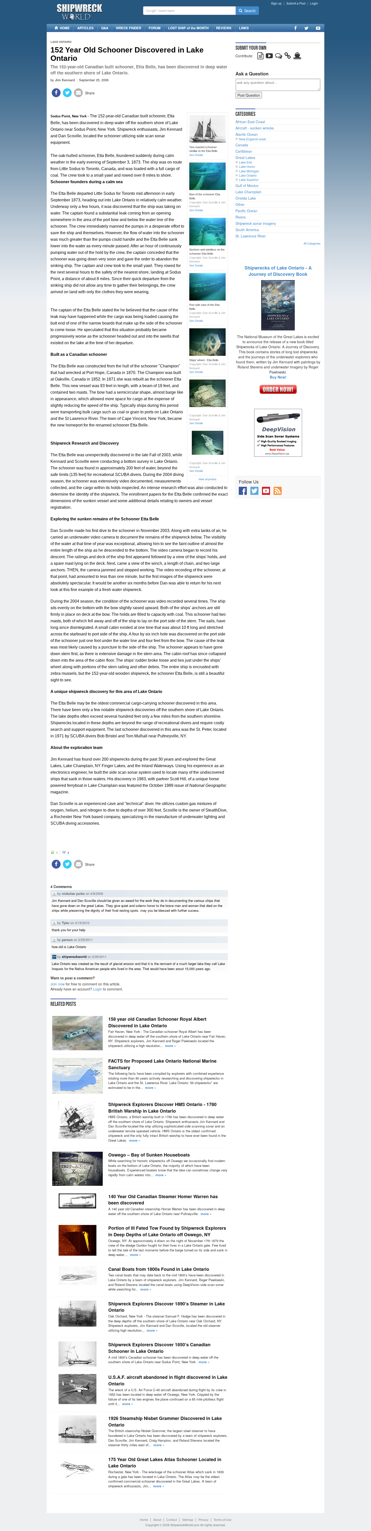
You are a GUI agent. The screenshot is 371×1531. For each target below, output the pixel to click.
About (157, 1520)
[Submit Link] (287, 56)
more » (170, 1045)
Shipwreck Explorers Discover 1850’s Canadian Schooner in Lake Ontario (159, 1347)
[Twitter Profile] (306, 28)
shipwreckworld (74, 956)
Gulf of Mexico (246, 185)
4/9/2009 (96, 893)
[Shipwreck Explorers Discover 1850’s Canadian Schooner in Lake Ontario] (77, 1353)
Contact (171, 1520)
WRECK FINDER (128, 27)
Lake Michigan (249, 171)
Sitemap (187, 1520)
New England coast (252, 139)
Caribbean (243, 151)
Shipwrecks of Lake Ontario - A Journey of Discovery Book (278, 271)
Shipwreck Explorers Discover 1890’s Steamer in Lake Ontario (166, 1306)
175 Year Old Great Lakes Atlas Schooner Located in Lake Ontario (164, 1462)
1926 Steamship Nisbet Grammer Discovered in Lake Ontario (165, 1421)
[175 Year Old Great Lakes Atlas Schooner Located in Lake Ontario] (77, 1468)
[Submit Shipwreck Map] (297, 56)
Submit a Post (295, 3)
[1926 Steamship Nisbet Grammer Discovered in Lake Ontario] (77, 1429)
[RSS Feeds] (278, 491)
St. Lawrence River (250, 235)
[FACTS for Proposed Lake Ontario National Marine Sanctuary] (77, 1076)
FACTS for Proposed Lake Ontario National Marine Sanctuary (162, 1064)
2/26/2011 (99, 956)
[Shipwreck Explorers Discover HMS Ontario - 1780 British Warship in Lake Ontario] (77, 1120)
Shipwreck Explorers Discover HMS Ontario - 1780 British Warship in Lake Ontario (162, 1107)
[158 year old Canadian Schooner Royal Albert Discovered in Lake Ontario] (77, 1033)
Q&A (104, 27)
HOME (64, 27)
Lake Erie (245, 162)
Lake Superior (248, 179)
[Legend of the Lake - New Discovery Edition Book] (278, 304)
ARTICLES (85, 27)
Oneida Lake (245, 198)
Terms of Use (222, 1520)
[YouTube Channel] (318, 28)
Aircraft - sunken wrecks (254, 127)
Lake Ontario (61, 42)
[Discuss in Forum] (278, 56)
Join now (57, 983)
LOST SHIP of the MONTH (188, 27)
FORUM (155, 27)
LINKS (244, 27)
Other (240, 204)
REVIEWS (223, 27)
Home (144, 1520)
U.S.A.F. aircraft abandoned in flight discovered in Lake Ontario (167, 1380)
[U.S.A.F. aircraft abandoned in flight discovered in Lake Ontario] (77, 1389)
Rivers (240, 217)
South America (247, 229)
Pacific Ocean (246, 210)
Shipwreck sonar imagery (255, 223)
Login (314, 3)
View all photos (207, 479)
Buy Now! (278, 377)
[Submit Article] (260, 56)
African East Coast (250, 121)
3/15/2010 (82, 922)
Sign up (276, 3)
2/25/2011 (85, 939)
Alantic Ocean (246, 134)
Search (249, 10)
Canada (241, 144)
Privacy (203, 1520)
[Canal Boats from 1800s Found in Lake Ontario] (77, 1275)
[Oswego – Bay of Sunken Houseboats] (77, 1169)
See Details (196, 154)
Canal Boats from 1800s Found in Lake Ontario (158, 1269)
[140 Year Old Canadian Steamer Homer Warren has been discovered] (77, 1201)
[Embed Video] (269, 56)
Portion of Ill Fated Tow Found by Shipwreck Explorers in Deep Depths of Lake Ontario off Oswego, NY (167, 1231)
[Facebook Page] (295, 28)
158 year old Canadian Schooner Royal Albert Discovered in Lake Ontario (157, 1022)
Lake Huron (247, 166)
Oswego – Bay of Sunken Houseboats (149, 1154)
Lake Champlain (248, 191)
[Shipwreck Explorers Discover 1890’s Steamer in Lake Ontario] (77, 1314)
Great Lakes (245, 157)
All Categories (312, 243)
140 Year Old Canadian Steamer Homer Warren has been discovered (163, 1199)
